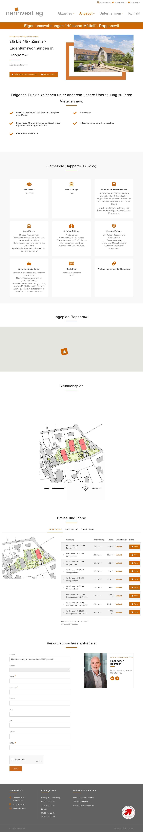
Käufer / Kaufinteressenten (83, 805)
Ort (10, 721)
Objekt (12, 654)
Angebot (86, 13)
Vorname (13, 687)
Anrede (12, 665)
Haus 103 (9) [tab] (71, 529)
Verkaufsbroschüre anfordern (25, 75)
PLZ (11, 709)
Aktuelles (65, 13)
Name (12, 676)
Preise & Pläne (50, 75)
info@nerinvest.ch (19, 809)
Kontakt (134, 13)
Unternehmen (110, 13)
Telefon (12, 732)
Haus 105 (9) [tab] (88, 529)
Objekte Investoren (80, 801)
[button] (64, 353)
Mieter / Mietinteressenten (83, 798)
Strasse (12, 698)
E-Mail (12, 742)
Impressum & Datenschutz (124, 828)
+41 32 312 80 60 (18, 804)
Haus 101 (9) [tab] (55, 529)
